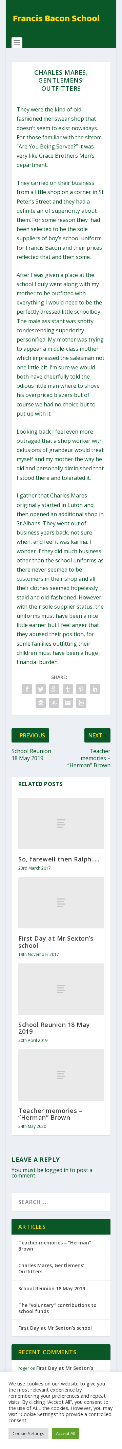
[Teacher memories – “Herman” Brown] (61, 1075)
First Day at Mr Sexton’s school (55, 941)
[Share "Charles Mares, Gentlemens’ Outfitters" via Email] (68, 703)
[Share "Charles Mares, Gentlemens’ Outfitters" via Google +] (54, 689)
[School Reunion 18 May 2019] (61, 989)
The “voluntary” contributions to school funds (57, 1308)
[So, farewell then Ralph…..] (61, 823)
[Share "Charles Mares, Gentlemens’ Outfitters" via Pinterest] (81, 689)
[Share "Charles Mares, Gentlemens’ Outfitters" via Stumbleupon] (54, 703)
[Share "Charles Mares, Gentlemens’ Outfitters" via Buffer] (40, 703)
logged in (56, 1170)
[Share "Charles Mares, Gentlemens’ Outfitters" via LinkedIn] (95, 689)
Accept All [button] (65, 1433)
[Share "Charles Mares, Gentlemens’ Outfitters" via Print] (81, 703)
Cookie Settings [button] (28, 1433)
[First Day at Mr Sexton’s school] (61, 902)
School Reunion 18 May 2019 (54, 1027)
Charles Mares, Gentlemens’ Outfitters (51, 1268)
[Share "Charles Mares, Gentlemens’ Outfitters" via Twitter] (40, 689)
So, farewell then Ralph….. (58, 859)
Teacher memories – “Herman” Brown (50, 1113)
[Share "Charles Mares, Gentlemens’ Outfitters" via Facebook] (27, 689)
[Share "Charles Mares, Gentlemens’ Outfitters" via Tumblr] (68, 689)
